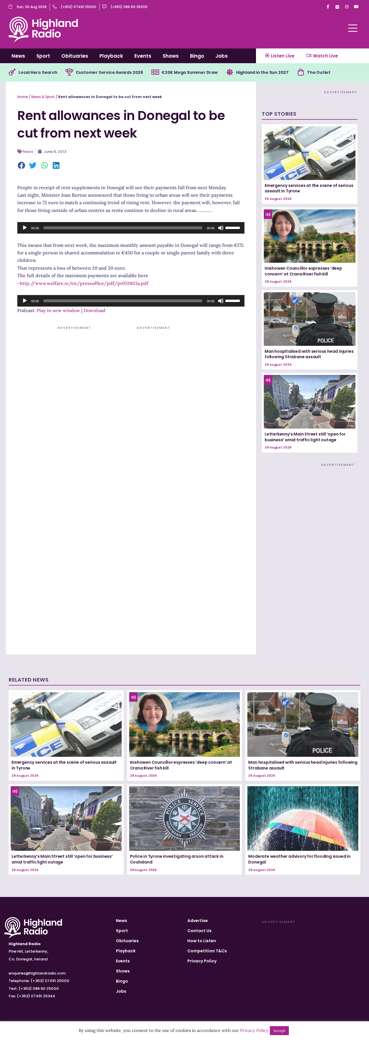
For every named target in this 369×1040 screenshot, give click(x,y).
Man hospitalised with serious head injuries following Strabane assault (309, 354)
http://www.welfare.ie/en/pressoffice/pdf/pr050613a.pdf (84, 283)
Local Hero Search (37, 72)
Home (22, 96)
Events (142, 56)
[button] (21, 165)
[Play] (25, 228)
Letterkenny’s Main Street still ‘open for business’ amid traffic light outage (305, 437)
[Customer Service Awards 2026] (69, 72)
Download (95, 310)
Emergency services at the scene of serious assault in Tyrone (309, 188)
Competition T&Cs (207, 951)
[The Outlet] (300, 72)
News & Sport (43, 96)
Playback (111, 56)
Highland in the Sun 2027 (262, 72)
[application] (130, 228)
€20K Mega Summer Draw (189, 72)
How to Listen (201, 941)
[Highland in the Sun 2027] (229, 72)
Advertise (197, 920)
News (18, 56)
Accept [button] (279, 1030)
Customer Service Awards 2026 (109, 72)
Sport (43, 56)
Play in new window (58, 310)
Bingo (197, 56)
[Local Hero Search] (12, 72)
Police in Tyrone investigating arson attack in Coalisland (176, 859)
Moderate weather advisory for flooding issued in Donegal (299, 859)
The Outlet (318, 72)
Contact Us (199, 931)
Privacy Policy (201, 961)
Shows (171, 56)
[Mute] (221, 228)
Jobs (221, 56)
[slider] (233, 227)
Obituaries (74, 56)
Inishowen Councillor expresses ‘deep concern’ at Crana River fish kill (303, 271)
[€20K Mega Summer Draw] (155, 72)
